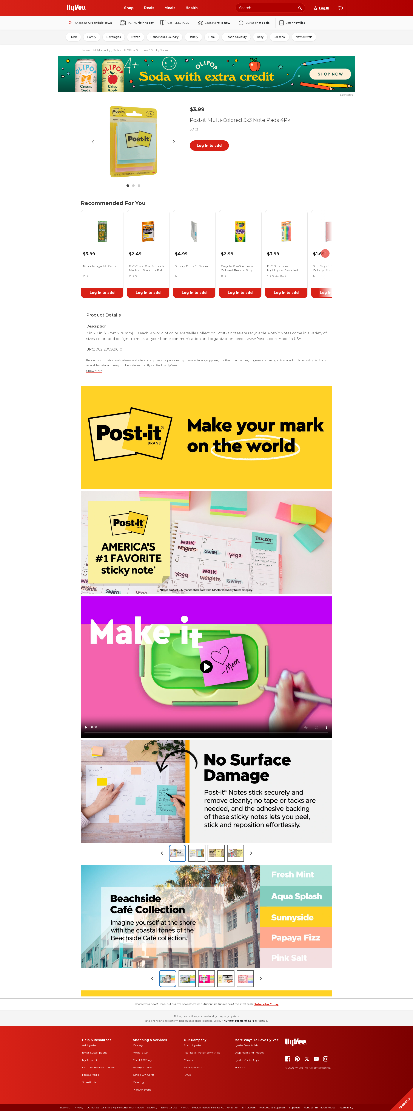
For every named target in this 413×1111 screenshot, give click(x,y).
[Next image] (173, 141)
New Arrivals (304, 37)
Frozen (135, 37)
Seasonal (279, 37)
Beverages (113, 37)
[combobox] (270, 8)
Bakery (193, 37)
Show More (94, 370)
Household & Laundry (165, 37)
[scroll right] (325, 253)
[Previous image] (93, 141)
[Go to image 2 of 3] (133, 185)
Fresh (73, 37)
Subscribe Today (266, 1101)
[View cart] (340, 8)
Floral (211, 37)
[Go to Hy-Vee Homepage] (76, 8)
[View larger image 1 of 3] (133, 142)
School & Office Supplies (130, 50)
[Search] (300, 7)
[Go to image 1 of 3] (128, 185)
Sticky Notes (159, 50)
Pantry (91, 37)
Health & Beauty (236, 37)
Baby (260, 37)
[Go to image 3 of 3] (139, 185)
